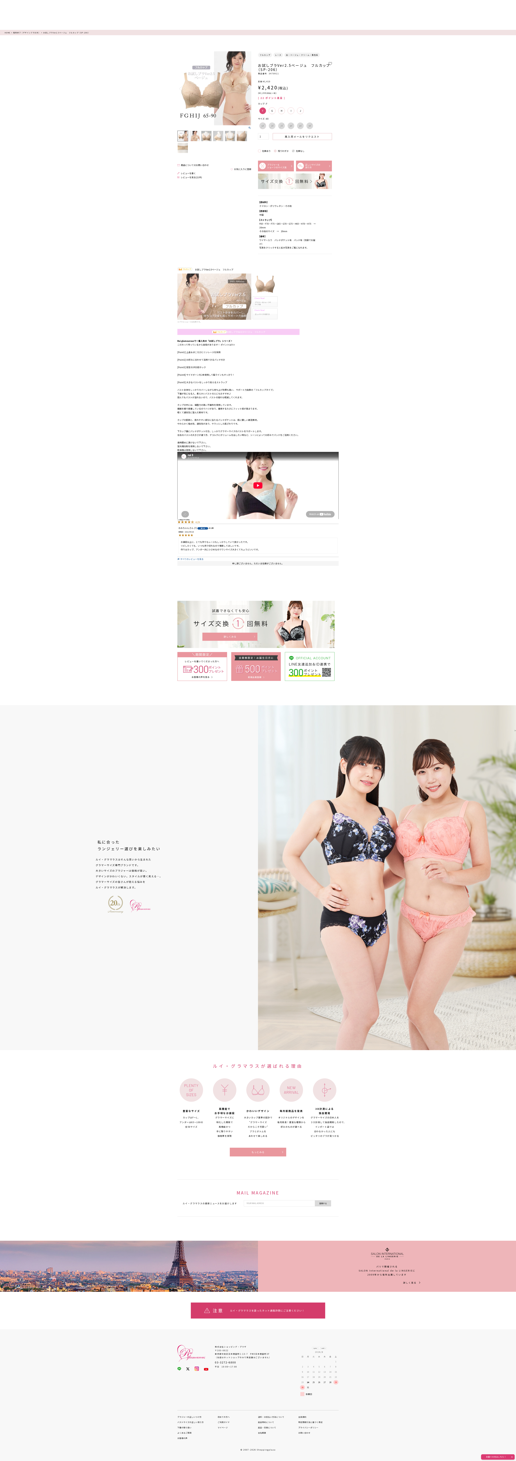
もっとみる (258, 1152)
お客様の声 (182, 1438)
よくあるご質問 (184, 1432)
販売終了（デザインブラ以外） (26, 32)
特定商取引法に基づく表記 (310, 1422)
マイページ (223, 1427)
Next (248, 89)
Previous (180, 89)
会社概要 (262, 1432)
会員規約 (302, 1417)
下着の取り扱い (184, 1427)
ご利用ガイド (224, 1422)
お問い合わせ (304, 1432)
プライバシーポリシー (308, 1427)
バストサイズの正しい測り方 (190, 1422)
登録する (323, 1203)
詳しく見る (410, 1282)
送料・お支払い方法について (271, 1417)
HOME (7, 32)
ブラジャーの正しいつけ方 (189, 1417)
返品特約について (266, 1422)
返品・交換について (267, 1427)
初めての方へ (224, 1417)
